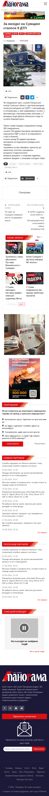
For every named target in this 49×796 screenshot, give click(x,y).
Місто (22, 33)
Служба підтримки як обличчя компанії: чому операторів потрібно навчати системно (22, 464)
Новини (8, 36)
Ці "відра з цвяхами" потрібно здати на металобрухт (20, 427)
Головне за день (10, 33)
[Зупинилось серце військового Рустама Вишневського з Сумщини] (14, 248)
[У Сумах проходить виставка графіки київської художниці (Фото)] (14, 278)
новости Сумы (38, 164)
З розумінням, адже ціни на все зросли (22, 432)
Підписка (41, 772)
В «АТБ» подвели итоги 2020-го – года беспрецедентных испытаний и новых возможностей (35, 220)
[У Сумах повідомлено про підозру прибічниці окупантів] (34, 278)
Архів (14, 772)
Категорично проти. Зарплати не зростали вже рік (24, 420)
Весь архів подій (37, 651)
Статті (27, 768)
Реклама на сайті (25, 779)
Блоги (7, 772)
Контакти (40, 776)
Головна (9, 768)
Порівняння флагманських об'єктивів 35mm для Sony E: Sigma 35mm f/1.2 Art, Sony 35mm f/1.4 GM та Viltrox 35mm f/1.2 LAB (23, 494)
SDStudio (42, 791)
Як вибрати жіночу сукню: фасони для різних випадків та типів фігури (22, 505)
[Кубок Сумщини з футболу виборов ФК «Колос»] (34, 248)
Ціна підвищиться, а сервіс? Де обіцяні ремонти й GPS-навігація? (20, 437)
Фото (34, 768)
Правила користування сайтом (19, 776)
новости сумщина (24, 164)
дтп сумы (13, 164)
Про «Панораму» (26, 772)
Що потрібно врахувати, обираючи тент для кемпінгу (21, 524)
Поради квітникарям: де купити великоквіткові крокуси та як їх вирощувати (22, 474)
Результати (39, 444)
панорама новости (11, 167)
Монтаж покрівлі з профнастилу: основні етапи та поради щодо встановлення (24, 483)
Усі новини (42, 532)
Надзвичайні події (33, 33)
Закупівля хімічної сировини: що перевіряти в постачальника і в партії (22, 514)
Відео (41, 768)
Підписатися (39, 749)
